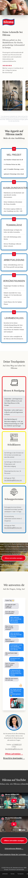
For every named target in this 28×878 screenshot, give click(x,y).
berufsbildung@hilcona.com (13, 480)
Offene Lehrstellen (14, 754)
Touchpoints (20, 873)
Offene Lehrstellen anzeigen (13, 558)
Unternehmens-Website (14, 848)
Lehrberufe (5, 873)
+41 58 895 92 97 (17, 744)
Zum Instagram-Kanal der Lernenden (14, 854)
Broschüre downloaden (14, 758)
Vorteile (12, 873)
